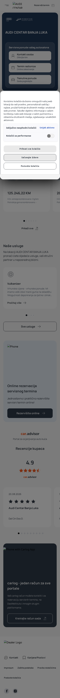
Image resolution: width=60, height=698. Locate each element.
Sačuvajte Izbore (30, 157)
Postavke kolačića (30, 166)
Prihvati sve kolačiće (30, 149)
